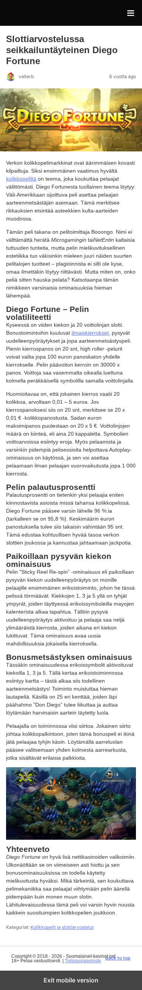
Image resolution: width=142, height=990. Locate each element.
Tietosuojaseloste (83, 960)
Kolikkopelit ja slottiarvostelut (62, 927)
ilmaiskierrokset (90, 333)
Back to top (118, 958)
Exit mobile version (71, 980)
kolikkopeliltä (21, 179)
